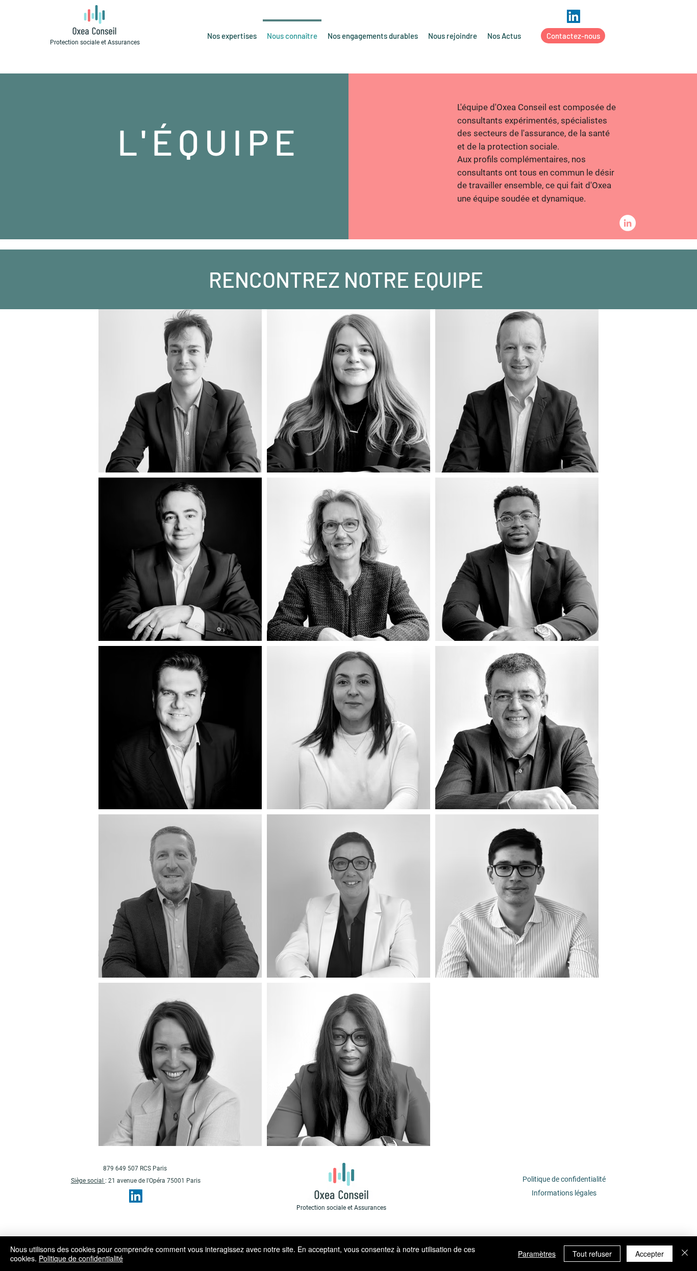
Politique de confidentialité (81, 1258)
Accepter (649, 1254)
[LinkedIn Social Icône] (573, 16)
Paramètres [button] (537, 1254)
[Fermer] (685, 1253)
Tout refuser (592, 1254)
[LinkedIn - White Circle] (627, 223)
